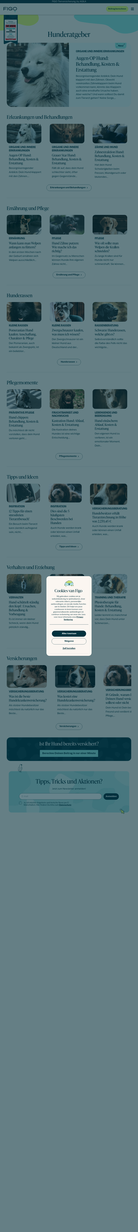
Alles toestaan (69, 634)
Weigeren (69, 641)
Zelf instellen (69, 649)
